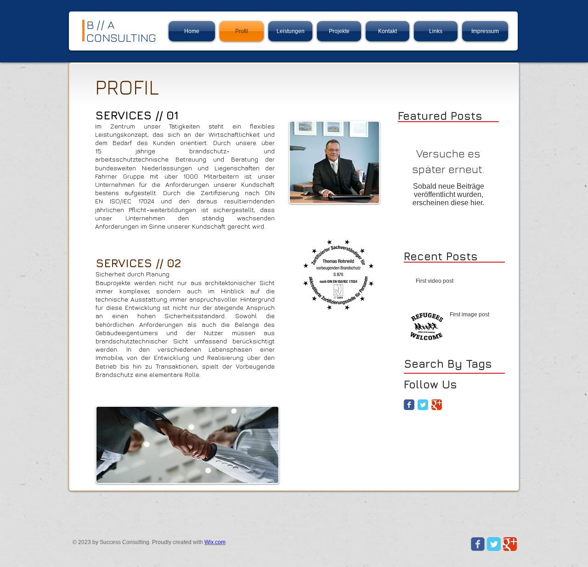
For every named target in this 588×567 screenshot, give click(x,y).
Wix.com (215, 542)
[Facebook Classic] (409, 404)
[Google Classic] (436, 404)
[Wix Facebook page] (478, 544)
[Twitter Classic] (423, 404)
